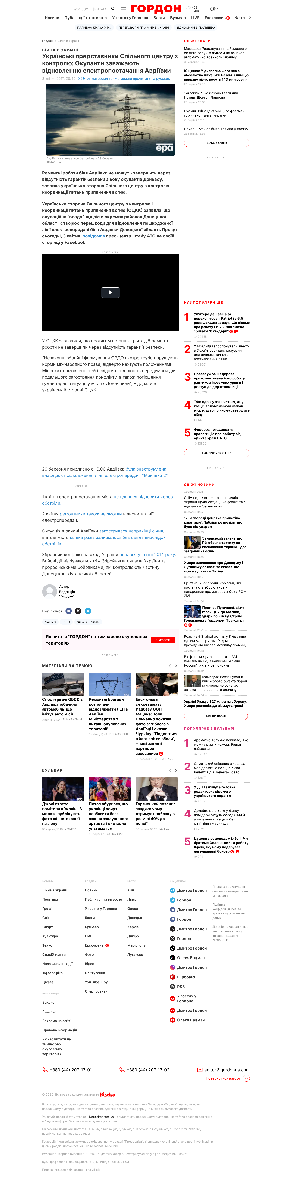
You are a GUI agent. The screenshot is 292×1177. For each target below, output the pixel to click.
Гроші (47, 908)
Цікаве (47, 982)
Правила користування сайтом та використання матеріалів (230, 891)
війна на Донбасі (88, 622)
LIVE (195, 17)
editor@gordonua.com (227, 1069)
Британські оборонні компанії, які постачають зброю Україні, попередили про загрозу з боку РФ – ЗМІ (215, 589)
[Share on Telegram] (88, 611)
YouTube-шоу (96, 982)
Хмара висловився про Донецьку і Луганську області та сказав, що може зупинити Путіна (213, 566)
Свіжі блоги (197, 41)
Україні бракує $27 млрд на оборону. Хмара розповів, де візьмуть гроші (215, 703)
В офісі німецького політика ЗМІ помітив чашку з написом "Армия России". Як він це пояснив (212, 661)
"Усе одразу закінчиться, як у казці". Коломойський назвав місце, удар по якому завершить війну (222, 408)
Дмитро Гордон (192, 890)
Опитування (95, 973)
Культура (50, 936)
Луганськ (135, 954)
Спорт (47, 927)
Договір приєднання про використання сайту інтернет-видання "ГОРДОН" (230, 933)
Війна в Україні (68, 41)
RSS (181, 986)
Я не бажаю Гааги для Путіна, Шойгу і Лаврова (211, 95)
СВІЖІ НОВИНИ (199, 484)
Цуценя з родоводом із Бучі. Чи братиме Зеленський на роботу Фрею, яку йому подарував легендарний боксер (221, 844)
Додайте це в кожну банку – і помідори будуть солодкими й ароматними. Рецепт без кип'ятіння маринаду (219, 817)
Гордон (47, 41)
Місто (131, 881)
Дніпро (133, 936)
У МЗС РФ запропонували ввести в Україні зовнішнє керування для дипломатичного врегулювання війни (221, 352)
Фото (240, 17)
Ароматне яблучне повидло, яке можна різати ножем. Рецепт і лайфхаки (221, 744)
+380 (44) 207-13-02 (148, 1069)
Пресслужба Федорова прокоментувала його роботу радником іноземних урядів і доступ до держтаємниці (219, 380)
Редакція (49, 1011)
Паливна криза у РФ (94, 27)
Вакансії (49, 1002)
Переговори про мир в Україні (144, 27)
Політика (166, 758)
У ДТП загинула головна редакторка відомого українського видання (214, 791)
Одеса (132, 908)
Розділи (91, 881)
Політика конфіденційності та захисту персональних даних (229, 911)
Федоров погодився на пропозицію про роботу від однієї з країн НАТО (217, 433)
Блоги (159, 17)
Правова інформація (59, 1030)
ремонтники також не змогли (91, 513)
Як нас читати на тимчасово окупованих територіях (56, 1046)
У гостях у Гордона (130, 17)
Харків (133, 927)
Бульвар (178, 17)
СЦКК (66, 622)
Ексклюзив (215, 17)
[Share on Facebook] (68, 611)
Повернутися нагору (223, 1078)
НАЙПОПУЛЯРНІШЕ (203, 302)
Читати (163, 639)
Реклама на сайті (56, 1021)
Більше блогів (217, 143)
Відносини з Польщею (195, 27)
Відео (89, 964)
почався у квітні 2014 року (147, 554)
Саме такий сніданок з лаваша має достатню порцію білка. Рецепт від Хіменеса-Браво (219, 767)
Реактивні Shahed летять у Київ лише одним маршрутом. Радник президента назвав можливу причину (216, 640)
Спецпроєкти (96, 991)
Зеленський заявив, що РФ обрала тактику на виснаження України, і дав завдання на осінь (215, 544)
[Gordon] (156, 9)
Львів (132, 899)
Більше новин (216, 716)
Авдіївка (50, 622)
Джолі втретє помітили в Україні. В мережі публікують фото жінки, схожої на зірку (62, 814)
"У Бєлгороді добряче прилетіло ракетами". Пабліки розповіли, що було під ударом (213, 522)
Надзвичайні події (57, 964)
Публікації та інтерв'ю (86, 17)
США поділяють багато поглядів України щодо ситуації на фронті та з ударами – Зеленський (215, 502)
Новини (52, 17)
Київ (131, 890)
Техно (47, 945)
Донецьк (134, 918)
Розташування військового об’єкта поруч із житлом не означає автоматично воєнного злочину (215, 52)
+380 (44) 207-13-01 (71, 1069)
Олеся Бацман (191, 958)
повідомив (94, 236)
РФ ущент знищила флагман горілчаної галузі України (214, 113)
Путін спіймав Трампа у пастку (216, 129)
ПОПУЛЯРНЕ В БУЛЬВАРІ (209, 728)
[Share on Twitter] (78, 611)
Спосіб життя (54, 954)
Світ (46, 918)
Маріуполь (136, 945)
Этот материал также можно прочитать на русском (127, 78)
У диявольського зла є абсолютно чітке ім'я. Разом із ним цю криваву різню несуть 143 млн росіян (216, 75)
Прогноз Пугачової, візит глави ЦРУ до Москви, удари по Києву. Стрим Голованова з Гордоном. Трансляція (215, 613)
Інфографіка (52, 973)
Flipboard (186, 977)
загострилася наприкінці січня (131, 531)
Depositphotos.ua (101, 1116)
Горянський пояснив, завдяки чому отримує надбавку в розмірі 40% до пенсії (156, 814)
